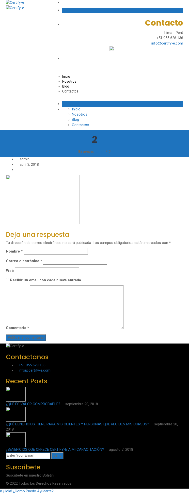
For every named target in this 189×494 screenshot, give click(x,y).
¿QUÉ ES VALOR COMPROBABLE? (33, 404)
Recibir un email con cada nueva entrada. (46, 280)
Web (10, 271)
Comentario (17, 328)
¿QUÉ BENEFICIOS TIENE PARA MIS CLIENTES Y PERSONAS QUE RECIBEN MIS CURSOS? (78, 424)
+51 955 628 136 (32, 365)
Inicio (66, 76)
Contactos (70, 91)
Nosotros (69, 81)
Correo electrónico (24, 261)
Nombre (14, 251)
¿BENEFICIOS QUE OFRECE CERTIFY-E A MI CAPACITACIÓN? (55, 449)
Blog (65, 86)
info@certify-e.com (167, 43)
